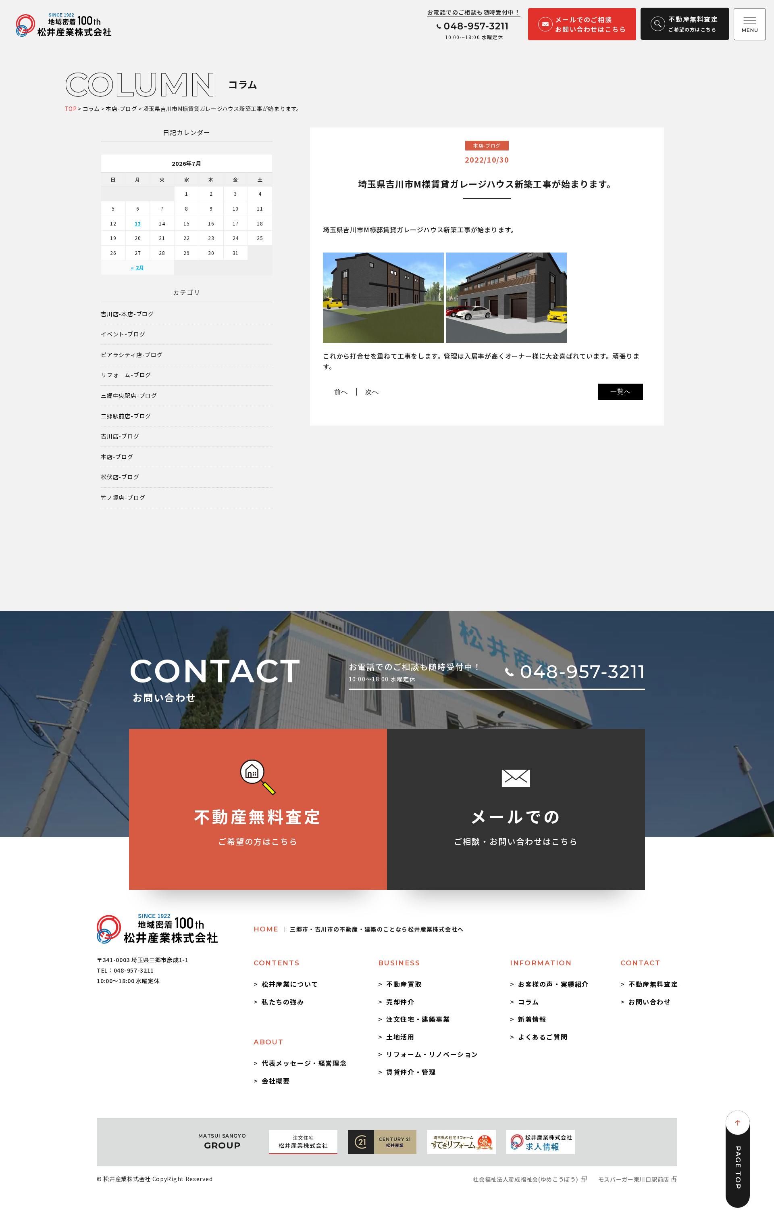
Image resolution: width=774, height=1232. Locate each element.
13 (138, 223)
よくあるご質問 (543, 1037)
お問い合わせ (649, 1001)
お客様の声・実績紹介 (553, 984)
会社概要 (276, 1081)
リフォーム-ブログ (126, 375)
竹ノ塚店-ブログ (123, 497)
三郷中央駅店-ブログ (129, 395)
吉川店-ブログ (120, 436)
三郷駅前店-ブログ (126, 416)
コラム (528, 1001)
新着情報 (532, 1019)
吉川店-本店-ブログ (127, 314)
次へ (372, 392)
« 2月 (137, 267)
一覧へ (620, 391)
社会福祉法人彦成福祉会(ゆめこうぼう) (525, 1179)
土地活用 (400, 1037)
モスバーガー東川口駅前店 (633, 1179)
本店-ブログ (117, 457)
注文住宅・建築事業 (418, 1019)
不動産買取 (404, 984)
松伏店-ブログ (120, 477)
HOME (359, 929)
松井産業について (290, 984)
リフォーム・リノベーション (432, 1054)
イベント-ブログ (123, 334)
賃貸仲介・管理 (411, 1072)
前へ (341, 392)
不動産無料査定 (653, 984)
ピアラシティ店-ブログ (132, 355)
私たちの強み (283, 1001)
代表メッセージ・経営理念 (304, 1063)
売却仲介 (400, 1001)
